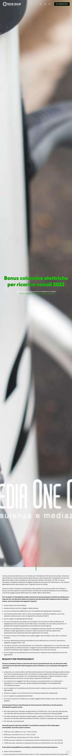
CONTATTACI (63, 4)
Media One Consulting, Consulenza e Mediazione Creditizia (36, 292)
